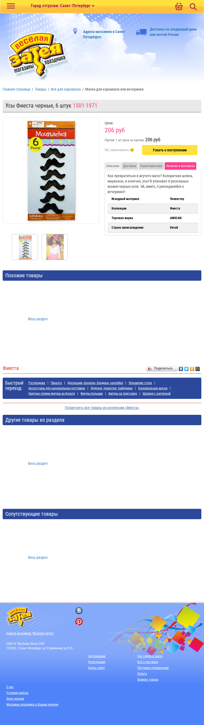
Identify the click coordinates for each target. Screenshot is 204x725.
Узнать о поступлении (170, 150)
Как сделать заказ (149, 656)
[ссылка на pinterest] (79, 621)
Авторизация (96, 656)
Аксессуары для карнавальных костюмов (56, 388)
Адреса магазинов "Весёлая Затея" (30, 633)
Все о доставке (147, 662)
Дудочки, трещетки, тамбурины (112, 388)
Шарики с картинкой (157, 393)
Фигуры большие (91, 393)
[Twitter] (186, 367)
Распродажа (36, 383)
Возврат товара (147, 679)
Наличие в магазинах (180, 166)
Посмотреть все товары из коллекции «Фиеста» (102, 408)
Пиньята (56, 383)
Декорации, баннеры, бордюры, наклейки (95, 383)
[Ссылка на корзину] (179, 7)
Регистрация (96, 662)
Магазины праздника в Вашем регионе (32, 704)
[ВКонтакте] (181, 367)
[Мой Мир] (198, 367)
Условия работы (17, 693)
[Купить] (119, 150)
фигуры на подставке (122, 393)
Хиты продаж (15, 699)
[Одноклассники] (192, 367)
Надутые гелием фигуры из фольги (51, 393)
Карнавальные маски (152, 388)
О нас (10, 687)
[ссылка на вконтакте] (79, 611)
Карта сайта (96, 668)
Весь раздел (38, 319)
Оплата (142, 674)
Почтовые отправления (153, 668)
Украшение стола (140, 383)
